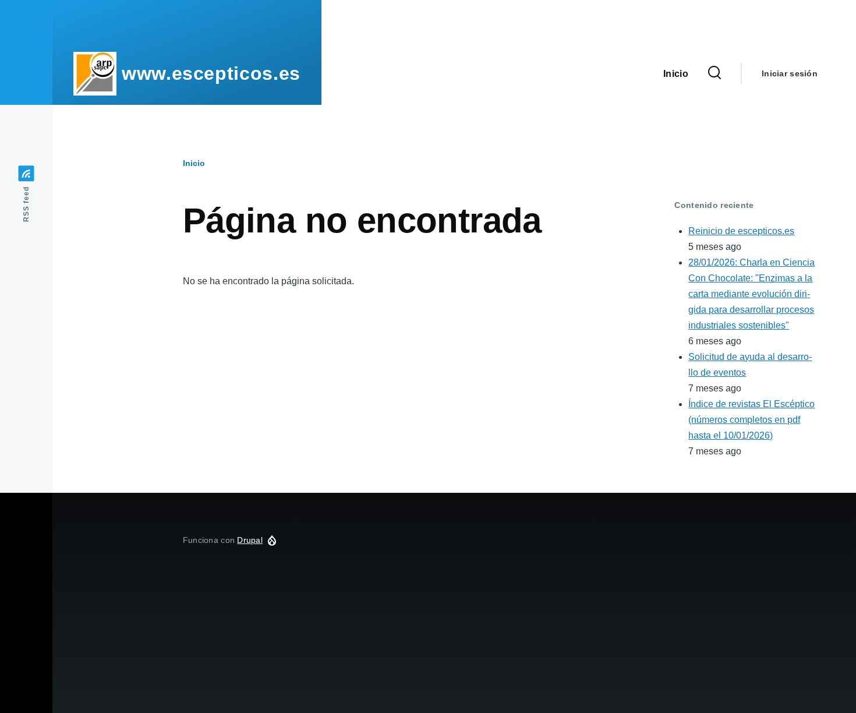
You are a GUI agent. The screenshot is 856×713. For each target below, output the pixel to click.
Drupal (250, 540)
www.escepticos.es (211, 73)
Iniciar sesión (790, 73)
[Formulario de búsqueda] (714, 73)
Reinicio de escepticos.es (741, 231)
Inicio (194, 163)
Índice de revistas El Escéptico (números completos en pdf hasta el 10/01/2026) (751, 419)
